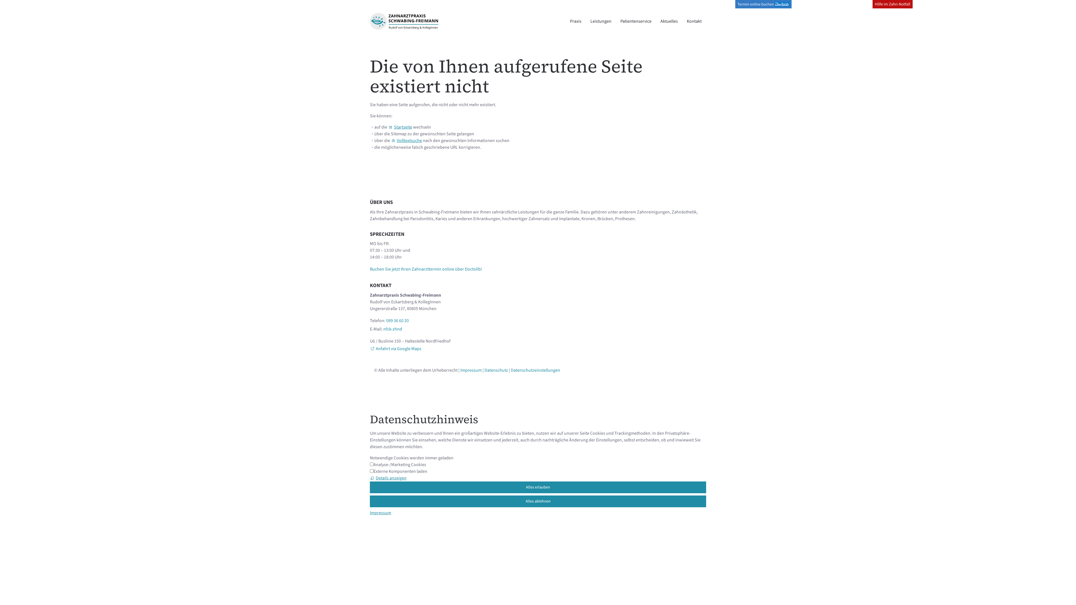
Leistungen (600, 21)
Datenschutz (496, 370)
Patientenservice (635, 21)
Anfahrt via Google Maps (398, 349)
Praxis (575, 21)
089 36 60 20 (397, 321)
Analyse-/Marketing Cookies (400, 465)
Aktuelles (669, 21)
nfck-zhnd (392, 329)
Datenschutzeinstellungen (535, 370)
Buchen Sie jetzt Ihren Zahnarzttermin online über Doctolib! (426, 269)
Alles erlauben (538, 487)
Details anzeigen (391, 478)
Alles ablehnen (538, 501)
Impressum (471, 370)
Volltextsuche (409, 141)
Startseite (403, 127)
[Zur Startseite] (404, 21)
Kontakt (694, 21)
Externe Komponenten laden (400, 471)
